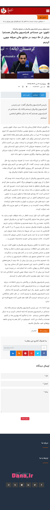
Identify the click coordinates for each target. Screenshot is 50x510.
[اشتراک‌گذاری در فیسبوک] (44, 353)
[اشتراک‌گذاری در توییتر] (38, 353)
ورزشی (35, 95)
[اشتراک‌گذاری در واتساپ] (31, 353)
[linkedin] (28, 484)
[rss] (15, 484)
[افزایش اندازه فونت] (25, 86)
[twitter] (35, 484)
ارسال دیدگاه (25, 419)
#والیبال (33, 330)
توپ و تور (26, 95)
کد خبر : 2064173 (39, 86)
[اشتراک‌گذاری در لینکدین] (13, 353)
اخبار (42, 95)
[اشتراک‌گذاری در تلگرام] (25, 353)
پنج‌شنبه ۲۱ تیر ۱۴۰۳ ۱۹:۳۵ (36, 83)
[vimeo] (8, 484)
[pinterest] (22, 484)
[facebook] (41, 484)
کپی (44, 348)
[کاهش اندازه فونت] (18, 86)
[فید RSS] (19, 353)
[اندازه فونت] (22, 86)
